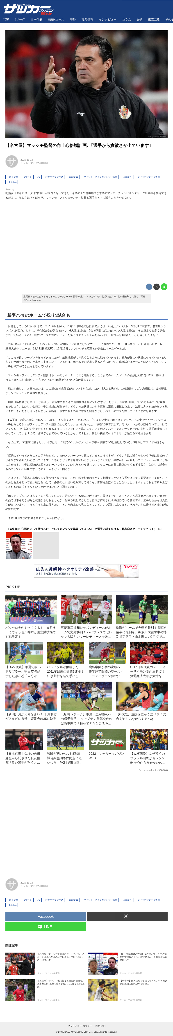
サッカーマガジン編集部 (34, 163)
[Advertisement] (86, 240)
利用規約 (100, 1026)
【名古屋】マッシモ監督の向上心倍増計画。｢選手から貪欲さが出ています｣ (78, 145)
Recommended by (148, 770)
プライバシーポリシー (80, 1026)
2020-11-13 (26, 159)
